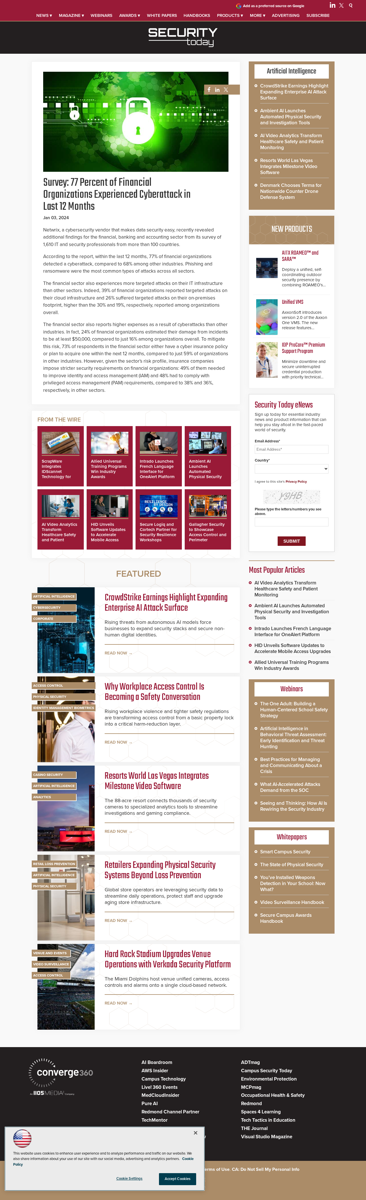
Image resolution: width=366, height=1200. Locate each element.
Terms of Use (216, 1169)
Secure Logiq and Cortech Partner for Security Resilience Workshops (158, 532)
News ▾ (44, 15)
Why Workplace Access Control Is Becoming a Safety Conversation (154, 692)
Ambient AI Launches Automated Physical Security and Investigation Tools (206, 474)
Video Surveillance (51, 964)
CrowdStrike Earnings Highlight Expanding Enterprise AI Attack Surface (166, 603)
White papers (162, 15)
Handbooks (197, 15)
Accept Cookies (178, 1179)
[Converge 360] (61, 1074)
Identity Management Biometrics (63, 708)
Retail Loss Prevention (54, 864)
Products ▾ (230, 15)
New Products (291, 229)
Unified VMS (292, 302)
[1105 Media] (52, 1093)
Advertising (286, 15)
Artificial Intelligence (54, 596)
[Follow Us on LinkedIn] (332, 6)
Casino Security (48, 775)
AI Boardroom (157, 1062)
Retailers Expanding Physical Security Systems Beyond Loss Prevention (160, 870)
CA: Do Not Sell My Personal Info (265, 1169)
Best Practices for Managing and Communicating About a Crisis (291, 765)
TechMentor (155, 1120)
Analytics (42, 797)
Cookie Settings (129, 1178)
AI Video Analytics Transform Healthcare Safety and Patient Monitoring (59, 535)
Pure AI (150, 1104)
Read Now (116, 653)
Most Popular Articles (277, 570)
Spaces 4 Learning (261, 1112)
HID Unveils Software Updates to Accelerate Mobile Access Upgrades (108, 535)
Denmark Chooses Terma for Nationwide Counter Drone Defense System (291, 191)
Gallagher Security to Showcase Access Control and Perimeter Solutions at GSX (207, 535)
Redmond (251, 1104)
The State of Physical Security (291, 865)
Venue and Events (50, 953)
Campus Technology (164, 1079)
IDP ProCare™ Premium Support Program (303, 348)
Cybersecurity (47, 608)
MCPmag (251, 1087)
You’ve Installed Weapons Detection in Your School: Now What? (292, 883)
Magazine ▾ (71, 15)
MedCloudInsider (160, 1095)
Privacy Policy (296, 482)
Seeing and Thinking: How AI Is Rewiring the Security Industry (293, 806)
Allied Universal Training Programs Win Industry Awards (109, 469)
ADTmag (250, 1062)
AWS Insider (155, 1071)
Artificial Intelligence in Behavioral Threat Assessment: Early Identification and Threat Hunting (293, 738)
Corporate (43, 619)
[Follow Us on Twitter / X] (341, 6)
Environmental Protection (269, 1079)
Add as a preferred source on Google (273, 6)
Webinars (101, 15)
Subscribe (318, 15)
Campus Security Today (266, 1071)
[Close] (195, 1133)
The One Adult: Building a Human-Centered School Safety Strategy (294, 710)
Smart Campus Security (285, 852)
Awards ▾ (129, 15)
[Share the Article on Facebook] (207, 89)
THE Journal (254, 1128)
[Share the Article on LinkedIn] (216, 89)
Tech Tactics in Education (268, 1120)
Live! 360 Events (160, 1087)
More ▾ (257, 15)
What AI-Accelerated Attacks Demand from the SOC (290, 787)
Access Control (48, 686)
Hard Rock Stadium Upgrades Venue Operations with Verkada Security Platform (168, 960)
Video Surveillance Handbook (292, 902)
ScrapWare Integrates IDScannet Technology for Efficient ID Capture (56, 474)
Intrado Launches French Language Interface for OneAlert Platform (157, 469)
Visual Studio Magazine (266, 1137)
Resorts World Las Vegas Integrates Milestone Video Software (157, 781)
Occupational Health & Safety (273, 1095)
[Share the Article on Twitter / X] (225, 89)
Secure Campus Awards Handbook (286, 918)
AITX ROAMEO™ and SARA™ (300, 256)
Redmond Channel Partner (170, 1112)
